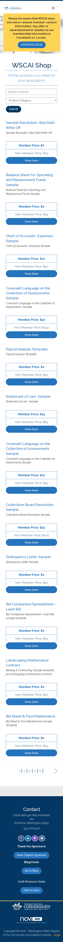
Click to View (31, 890)
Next (56, 771)
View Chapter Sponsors (31, 855)
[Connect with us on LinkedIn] (28, 838)
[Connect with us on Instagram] (35, 838)
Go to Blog (31, 870)
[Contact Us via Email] (42, 838)
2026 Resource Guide (31, 881)
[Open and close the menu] (40, 8)
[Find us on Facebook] (21, 838)
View (31, 160)
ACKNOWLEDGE (32, 44)
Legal (56, 934)
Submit (13, 109)
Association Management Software (31, 922)
